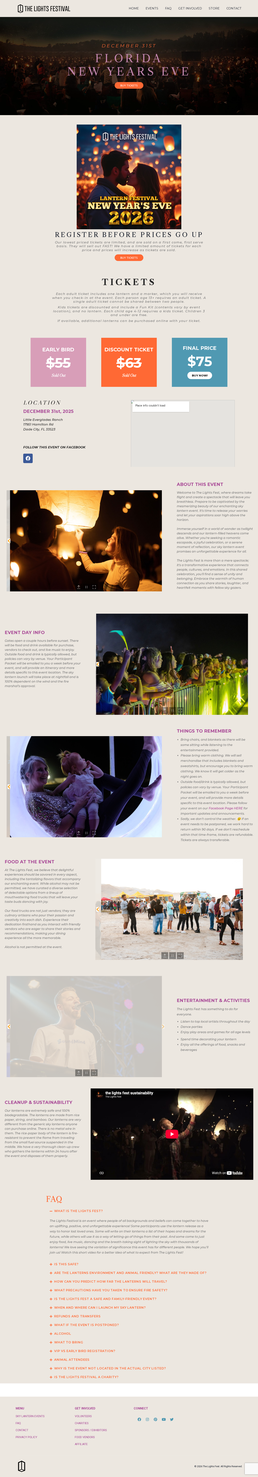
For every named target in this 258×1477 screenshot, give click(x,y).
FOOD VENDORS (85, 1437)
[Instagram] (147, 1419)
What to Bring (68, 1342)
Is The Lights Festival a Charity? (86, 1377)
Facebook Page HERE (226, 808)
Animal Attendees (72, 1360)
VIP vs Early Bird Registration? (84, 1351)
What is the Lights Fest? (78, 1211)
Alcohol (62, 1333)
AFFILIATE (81, 1444)
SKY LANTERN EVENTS (30, 1416)
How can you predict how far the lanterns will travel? (110, 1281)
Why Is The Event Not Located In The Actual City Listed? (110, 1368)
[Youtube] (163, 1419)
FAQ (18, 1423)
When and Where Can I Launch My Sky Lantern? (100, 1307)
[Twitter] (171, 1419)
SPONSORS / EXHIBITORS (91, 1430)
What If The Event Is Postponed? (86, 1325)
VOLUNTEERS (83, 1416)
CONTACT (22, 1430)
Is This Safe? (66, 1264)
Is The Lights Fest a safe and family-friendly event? (105, 1299)
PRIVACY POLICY (26, 1437)
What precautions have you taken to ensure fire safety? (111, 1290)
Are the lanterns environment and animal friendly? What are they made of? (130, 1273)
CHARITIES (82, 1423)
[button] (9, 541)
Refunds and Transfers (77, 1316)
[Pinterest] (155, 1419)
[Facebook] (28, 458)
